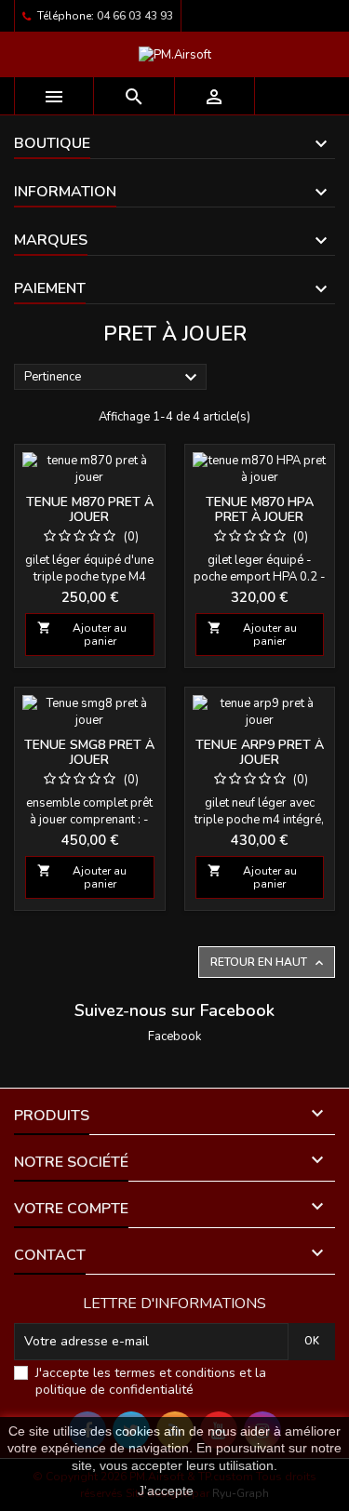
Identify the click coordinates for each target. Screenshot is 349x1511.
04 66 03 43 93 (135, 15)
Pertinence (113, 378)
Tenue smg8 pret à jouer (89, 752)
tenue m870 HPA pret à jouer (260, 509)
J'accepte (166, 1490)
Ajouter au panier (82, 635)
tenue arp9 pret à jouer (259, 752)
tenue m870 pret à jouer (90, 509)
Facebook (174, 1036)
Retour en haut (268, 962)
